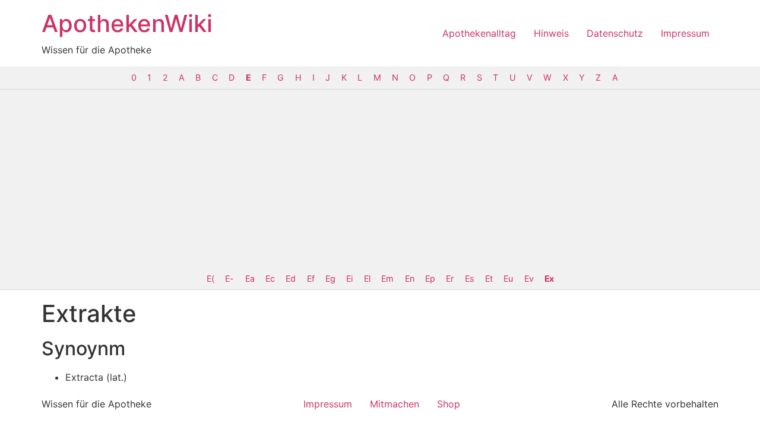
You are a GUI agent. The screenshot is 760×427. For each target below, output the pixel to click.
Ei (349, 278)
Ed (290, 278)
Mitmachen (394, 404)
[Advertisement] (380, 178)
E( (210, 278)
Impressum (685, 33)
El (367, 278)
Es (469, 278)
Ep (430, 278)
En (409, 278)
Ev (528, 278)
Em (387, 278)
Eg (330, 278)
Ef (310, 278)
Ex (548, 278)
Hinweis (551, 33)
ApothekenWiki (127, 23)
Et (488, 278)
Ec (269, 278)
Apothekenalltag (479, 33)
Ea (249, 278)
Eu (508, 278)
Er (449, 278)
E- (229, 278)
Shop (448, 404)
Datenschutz (615, 33)
